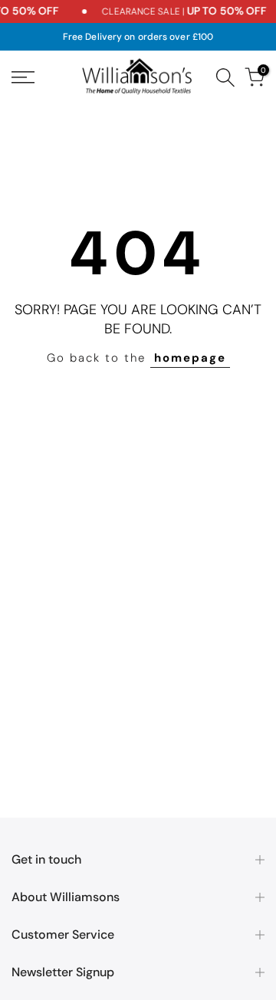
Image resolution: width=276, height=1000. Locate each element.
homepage (190, 358)
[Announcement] (174, 11)
